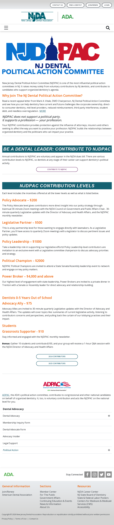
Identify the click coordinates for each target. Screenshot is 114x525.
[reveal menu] (6, 27)
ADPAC (5, 395)
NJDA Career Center (87, 491)
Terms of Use (21, 518)
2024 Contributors (57, 356)
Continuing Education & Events (56, 500)
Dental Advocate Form (14, 429)
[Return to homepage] (57, 17)
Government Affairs (50, 497)
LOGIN (106, 5)
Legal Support (10, 443)
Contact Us (57, 5)
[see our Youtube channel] (109, 474)
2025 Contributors (57, 363)
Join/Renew (93, 5)
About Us (45, 507)
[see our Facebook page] (87, 474)
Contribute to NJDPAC (57, 169)
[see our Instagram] (94, 474)
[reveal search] (108, 27)
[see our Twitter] (102, 474)
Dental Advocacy (13, 409)
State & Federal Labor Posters (93, 497)
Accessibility (83, 507)
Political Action (10, 450)
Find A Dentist (75, 5)
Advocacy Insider (11, 436)
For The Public (47, 494)
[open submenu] (109, 415)
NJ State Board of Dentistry (91, 494)
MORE (42, 111)
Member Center (48, 491)
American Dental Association (17, 494)
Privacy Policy (7, 518)
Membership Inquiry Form (16, 422)
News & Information (50, 504)
